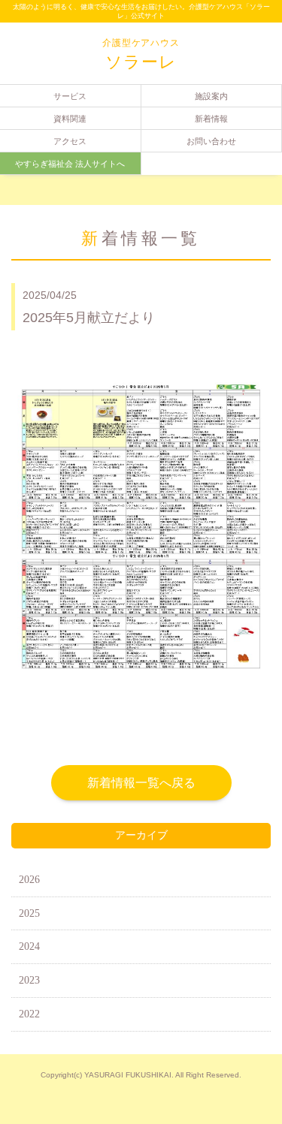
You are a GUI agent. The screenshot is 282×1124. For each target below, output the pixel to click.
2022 (29, 1014)
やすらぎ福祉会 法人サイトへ (70, 163)
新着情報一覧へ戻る (141, 782)
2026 (29, 879)
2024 (29, 946)
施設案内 (211, 96)
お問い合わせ (211, 141)
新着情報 (211, 118)
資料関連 (69, 118)
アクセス (69, 141)
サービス (69, 96)
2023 (29, 980)
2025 (29, 913)
